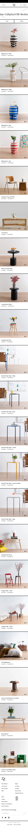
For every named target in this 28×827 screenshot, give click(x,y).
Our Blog (17, 788)
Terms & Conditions (17, 824)
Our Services (4, 786)
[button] (24, 85)
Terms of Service (5, 806)
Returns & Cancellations (7, 803)
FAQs (3, 790)
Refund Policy (4, 801)
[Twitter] (5, 817)
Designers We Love (19, 793)
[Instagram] (8, 817)
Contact (3, 799)
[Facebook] (2, 817)
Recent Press (18, 790)
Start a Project (5, 788)
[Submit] (24, 813)
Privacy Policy (9, 824)
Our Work (17, 786)
